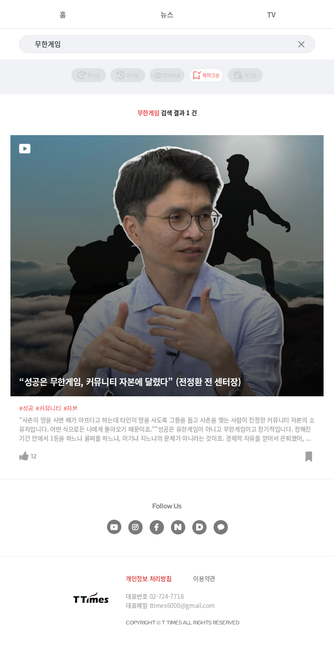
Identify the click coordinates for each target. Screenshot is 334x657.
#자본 (70, 408)
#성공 (26, 408)
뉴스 (167, 14)
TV (271, 14)
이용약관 (204, 578)
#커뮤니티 (48, 408)
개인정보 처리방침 (148, 578)
